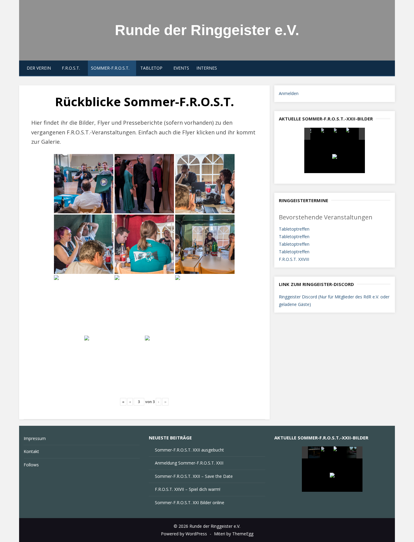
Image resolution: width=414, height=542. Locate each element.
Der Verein (39, 68)
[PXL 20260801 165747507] (314, 134)
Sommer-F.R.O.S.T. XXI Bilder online (189, 502)
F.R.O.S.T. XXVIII (294, 259)
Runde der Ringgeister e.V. (207, 30)
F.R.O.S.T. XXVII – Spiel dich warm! (187, 489)
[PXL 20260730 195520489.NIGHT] (327, 453)
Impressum (35, 438)
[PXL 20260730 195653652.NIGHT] (353, 453)
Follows (31, 465)
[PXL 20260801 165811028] (352, 134)
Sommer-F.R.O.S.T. (110, 68)
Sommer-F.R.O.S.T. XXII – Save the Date (194, 476)
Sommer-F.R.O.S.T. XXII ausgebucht (189, 450)
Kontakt (31, 451)
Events (181, 68)
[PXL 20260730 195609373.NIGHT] (315, 453)
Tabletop (151, 68)
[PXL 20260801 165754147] (327, 134)
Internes (206, 68)
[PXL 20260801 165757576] (340, 134)
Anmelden (289, 93)
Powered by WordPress (184, 534)
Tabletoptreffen (294, 229)
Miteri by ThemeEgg (233, 534)
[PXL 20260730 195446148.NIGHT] (340, 452)
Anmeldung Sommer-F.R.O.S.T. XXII (189, 463)
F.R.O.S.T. (71, 68)
